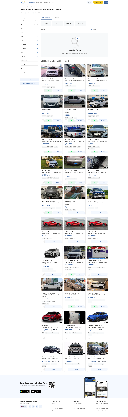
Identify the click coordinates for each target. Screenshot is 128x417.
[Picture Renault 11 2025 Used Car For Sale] (97, 223)
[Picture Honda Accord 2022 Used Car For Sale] (97, 131)
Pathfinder (53, 87)
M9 (50, 238)
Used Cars (32, 2)
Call (58, 90)
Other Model (98, 267)
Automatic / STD (50, 332)
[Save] (61, 66)
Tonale (95, 332)
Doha (44, 87)
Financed (56, 332)
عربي (90, 2)
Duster (71, 363)
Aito (47, 238)
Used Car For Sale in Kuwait (102, 403)
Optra (76, 179)
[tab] (46, 18)
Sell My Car (99, 2)
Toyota (66, 332)
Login (106, 2)
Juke (75, 85)
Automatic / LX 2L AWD (46, 271)
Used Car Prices (29, 80)
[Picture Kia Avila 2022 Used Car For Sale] (97, 192)
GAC (48, 177)
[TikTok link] (33, 406)
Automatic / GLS (45, 303)
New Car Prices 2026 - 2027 (29, 83)
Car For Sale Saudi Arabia (79, 408)
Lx (92, 364)
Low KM (55, 146)
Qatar (23, 406)
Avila (96, 208)
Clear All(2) (37, 13)
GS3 (50, 177)
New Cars (39, 2)
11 (74, 238)
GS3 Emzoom (75, 267)
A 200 (99, 177)
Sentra (98, 85)
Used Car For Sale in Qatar (102, 408)
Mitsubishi (49, 301)
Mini (70, 209)
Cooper (74, 209)
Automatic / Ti (100, 332)
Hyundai (43, 364)
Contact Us (55, 406)
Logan (75, 117)
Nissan (48, 87)
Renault (71, 117)
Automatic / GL (54, 364)
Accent (48, 364)
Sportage (51, 268)
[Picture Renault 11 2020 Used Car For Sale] (74, 223)
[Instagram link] (40, 406)
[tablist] (74, 18)
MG (43, 332)
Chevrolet (71, 179)
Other (94, 116)
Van (51, 116)
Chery (48, 208)
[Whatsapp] (48, 90)
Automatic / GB (56, 177)
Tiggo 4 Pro (53, 208)
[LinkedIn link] (37, 406)
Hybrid (103, 267)
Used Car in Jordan (100, 406)
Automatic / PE (76, 363)
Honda (94, 146)
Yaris (70, 332)
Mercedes (94, 177)
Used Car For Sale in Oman (102, 410)
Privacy (53, 410)
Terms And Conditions (57, 408)
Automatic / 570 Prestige (98, 364)
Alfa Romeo (90, 332)
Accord (98, 146)
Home (53, 403)
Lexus (89, 364)
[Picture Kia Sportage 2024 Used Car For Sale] (52, 252)
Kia (93, 208)
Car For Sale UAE (77, 406)
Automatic (58, 208)
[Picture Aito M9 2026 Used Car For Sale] (52, 223)
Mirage (53, 301)
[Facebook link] (30, 406)
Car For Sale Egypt (77, 403)
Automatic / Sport (91, 148)
